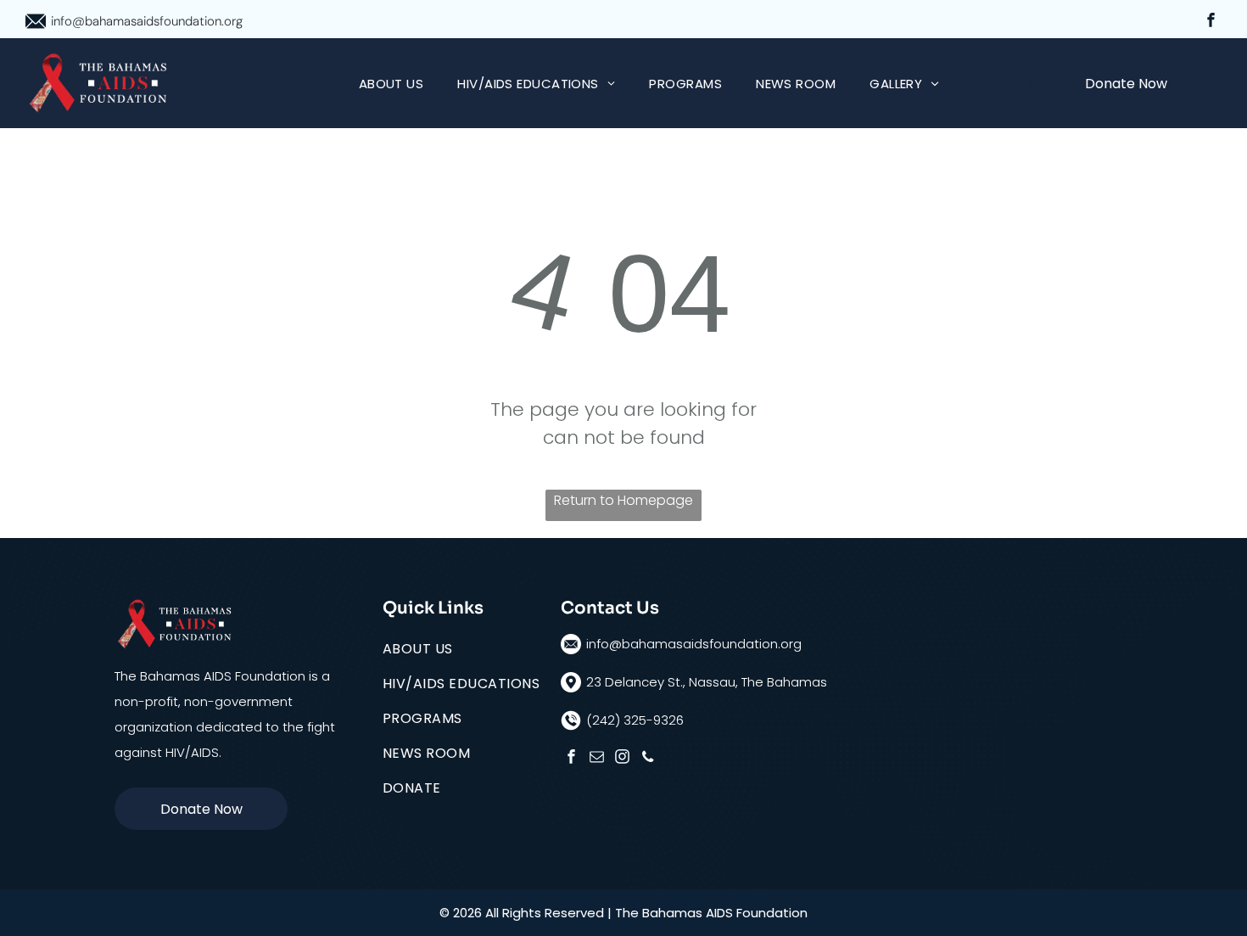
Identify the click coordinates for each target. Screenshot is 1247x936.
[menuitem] (391, 84)
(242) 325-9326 (635, 720)
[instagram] (622, 758)
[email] (596, 758)
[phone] (647, 758)
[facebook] (1211, 22)
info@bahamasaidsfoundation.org (147, 21)
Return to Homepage (623, 500)
